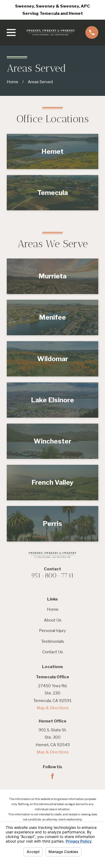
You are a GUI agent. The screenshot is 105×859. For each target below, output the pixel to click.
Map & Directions (53, 707)
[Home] (50, 33)
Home (52, 609)
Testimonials (52, 641)
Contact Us (52, 651)
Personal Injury (52, 630)
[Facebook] (52, 776)
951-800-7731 (52, 575)
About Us (52, 620)
